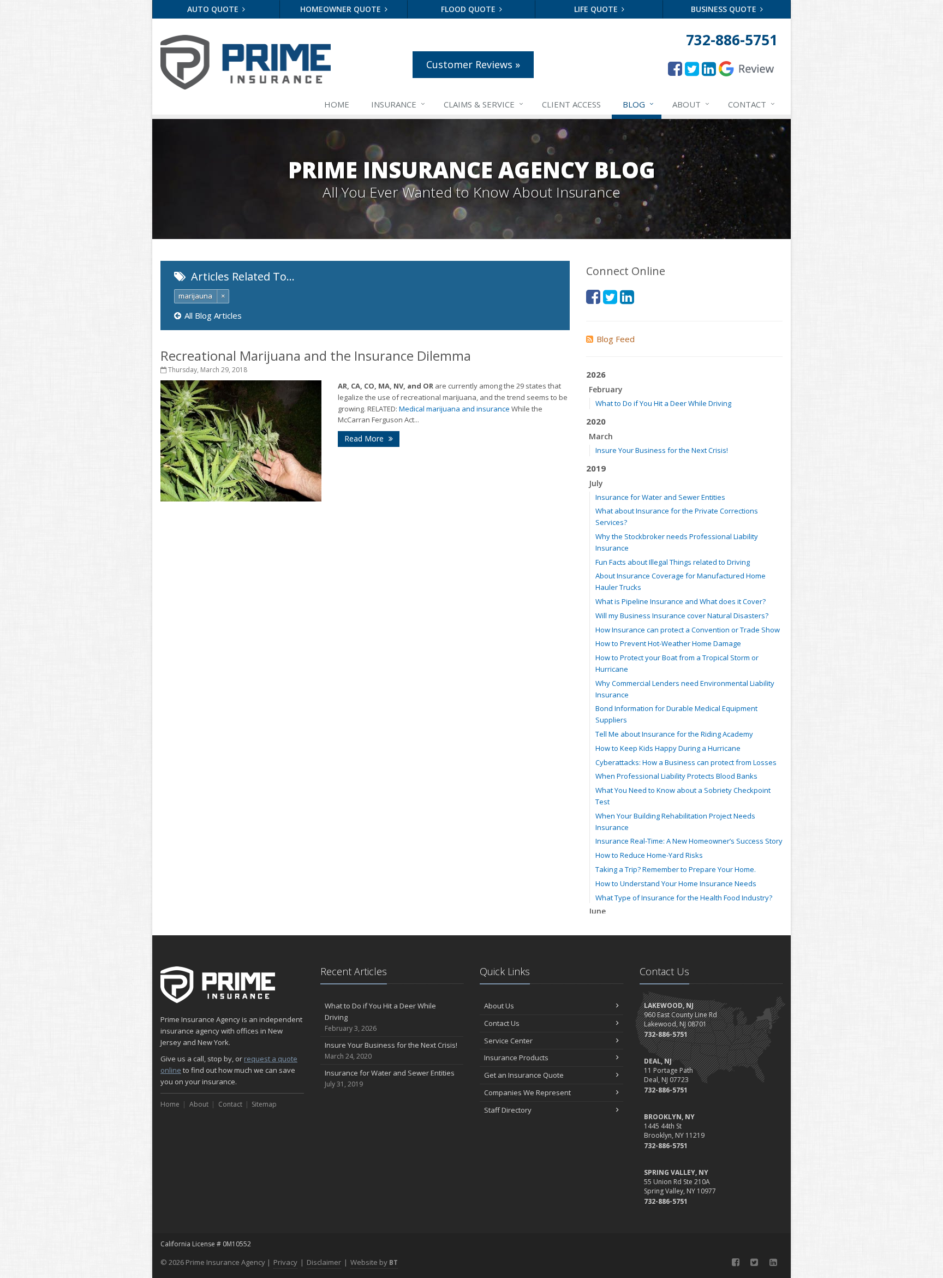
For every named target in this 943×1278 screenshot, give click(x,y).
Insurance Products (516, 1057)
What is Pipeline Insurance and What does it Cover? (680, 601)
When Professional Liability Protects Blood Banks (676, 776)
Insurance (398, 104)
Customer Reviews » (473, 64)
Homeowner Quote (341, 9)
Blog (638, 104)
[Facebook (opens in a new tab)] (675, 68)
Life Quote (597, 9)
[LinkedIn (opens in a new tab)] (709, 68)
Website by (374, 1262)
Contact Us (502, 1023)
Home (336, 104)
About (690, 104)
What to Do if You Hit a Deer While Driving (663, 403)
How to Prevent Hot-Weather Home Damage (668, 643)
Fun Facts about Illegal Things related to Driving (672, 562)
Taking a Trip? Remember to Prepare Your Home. (675, 869)
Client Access (571, 104)
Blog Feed (615, 338)
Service (483, 104)
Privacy (285, 1262)
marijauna (195, 296)
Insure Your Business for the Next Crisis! (661, 450)
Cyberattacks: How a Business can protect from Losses (686, 762)
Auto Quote (214, 9)
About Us (499, 1006)
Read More (365, 438)
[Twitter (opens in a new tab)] (692, 68)
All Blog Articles (213, 315)
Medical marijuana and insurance (454, 409)
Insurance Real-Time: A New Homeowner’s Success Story (689, 841)
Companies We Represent (527, 1092)
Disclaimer (324, 1262)
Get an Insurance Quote (524, 1075)
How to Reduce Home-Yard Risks (649, 855)
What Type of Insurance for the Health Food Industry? (683, 898)
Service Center (508, 1041)
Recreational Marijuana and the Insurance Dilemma (315, 356)
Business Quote (725, 9)
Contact (751, 104)
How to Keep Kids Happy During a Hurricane (668, 748)
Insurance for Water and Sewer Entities (660, 497)
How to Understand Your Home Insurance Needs (675, 883)
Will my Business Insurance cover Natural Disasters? (681, 615)
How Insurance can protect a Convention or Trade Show (687, 630)
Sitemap (264, 1104)
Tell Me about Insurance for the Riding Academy (674, 734)
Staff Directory (508, 1110)
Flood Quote (469, 9)
